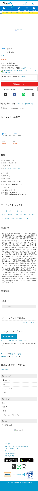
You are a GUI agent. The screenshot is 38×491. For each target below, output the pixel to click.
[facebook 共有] (14, 94)
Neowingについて (10, 451)
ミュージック (14, 356)
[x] (14, 466)
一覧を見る (30, 323)
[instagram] (24, 466)
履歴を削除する (6, 369)
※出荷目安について (25, 68)
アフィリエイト (9, 456)
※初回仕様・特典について (24, 104)
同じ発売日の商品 (7, 425)
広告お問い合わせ (10, 453)
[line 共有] (23, 94)
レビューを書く (6, 72)
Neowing (3, 354)
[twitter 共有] (5, 94)
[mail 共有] (32, 94)
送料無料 (23, 76)
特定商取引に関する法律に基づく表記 (16, 446)
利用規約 (7, 444)
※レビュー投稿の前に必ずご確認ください (14, 340)
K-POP (23, 356)
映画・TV (13, 354)
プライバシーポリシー (11, 448)
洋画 (2, 55)
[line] (19, 467)
